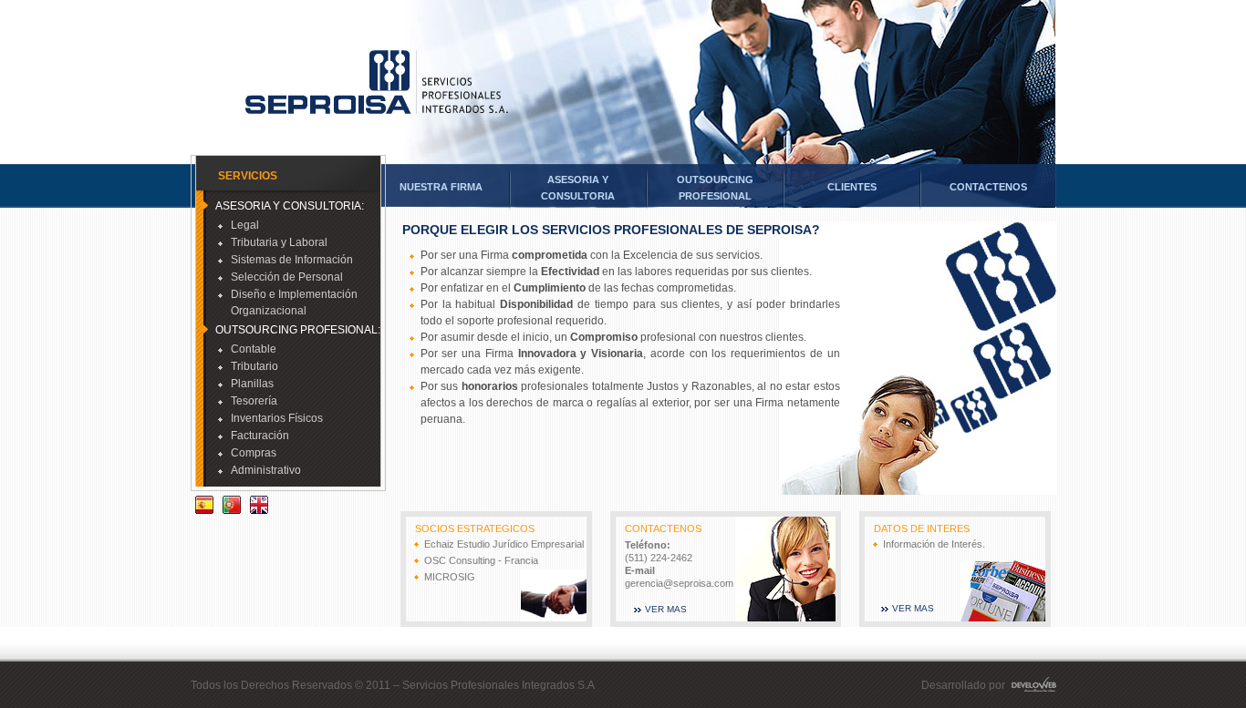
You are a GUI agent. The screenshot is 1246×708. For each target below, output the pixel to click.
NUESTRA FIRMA (441, 186)
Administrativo (266, 470)
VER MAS (666, 609)
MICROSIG (449, 576)
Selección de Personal (287, 277)
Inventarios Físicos (277, 418)
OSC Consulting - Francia (481, 560)
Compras (253, 452)
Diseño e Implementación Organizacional (294, 302)
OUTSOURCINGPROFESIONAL (715, 187)
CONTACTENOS (988, 186)
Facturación (260, 435)
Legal (245, 225)
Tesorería (254, 401)
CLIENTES (852, 186)
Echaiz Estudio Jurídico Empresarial (504, 544)
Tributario (254, 366)
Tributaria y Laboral (279, 242)
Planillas (252, 383)
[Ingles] (259, 507)
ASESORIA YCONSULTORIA (578, 187)
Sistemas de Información (292, 259)
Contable (253, 349)
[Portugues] (232, 507)
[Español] (204, 507)
